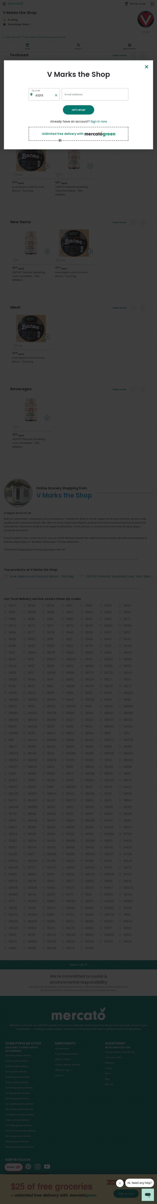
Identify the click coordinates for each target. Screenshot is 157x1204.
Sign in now (99, 121)
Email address (74, 94)
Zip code (36, 90)
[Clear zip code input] (56, 94)
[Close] (146, 67)
